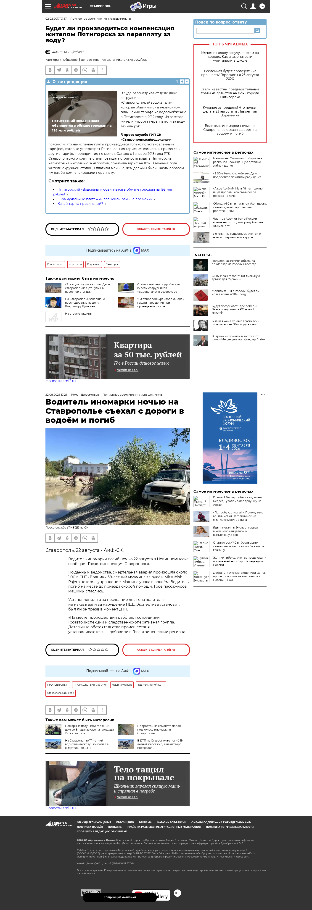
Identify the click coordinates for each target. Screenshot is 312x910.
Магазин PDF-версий (171, 822)
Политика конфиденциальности (230, 827)
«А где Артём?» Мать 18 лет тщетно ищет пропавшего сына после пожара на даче (238, 192)
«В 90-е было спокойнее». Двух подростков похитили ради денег (237, 175)
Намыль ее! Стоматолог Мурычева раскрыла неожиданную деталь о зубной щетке (237, 162)
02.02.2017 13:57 (56, 18)
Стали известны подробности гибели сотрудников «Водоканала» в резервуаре (158, 288)
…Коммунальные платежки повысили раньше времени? (105, 199)
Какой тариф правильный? (80, 204)
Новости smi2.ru (60, 381)
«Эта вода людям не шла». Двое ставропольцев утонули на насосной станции (87, 288)
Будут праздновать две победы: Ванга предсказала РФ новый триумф (234, 309)
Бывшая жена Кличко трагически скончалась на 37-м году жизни (235, 323)
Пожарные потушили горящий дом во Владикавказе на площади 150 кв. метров (89, 729)
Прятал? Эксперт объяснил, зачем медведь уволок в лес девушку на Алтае (237, 501)
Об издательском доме (94, 822)
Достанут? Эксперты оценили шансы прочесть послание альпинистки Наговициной (239, 576)
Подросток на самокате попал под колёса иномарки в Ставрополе (159, 729)
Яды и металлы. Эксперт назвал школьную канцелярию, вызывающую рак (235, 531)
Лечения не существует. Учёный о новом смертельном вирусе (237, 235)
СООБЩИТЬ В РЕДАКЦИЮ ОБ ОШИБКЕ (102, 831)
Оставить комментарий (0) (156, 229)
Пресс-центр (125, 822)
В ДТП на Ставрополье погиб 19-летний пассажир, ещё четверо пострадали (160, 744)
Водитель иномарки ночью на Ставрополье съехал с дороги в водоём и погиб (230, 130)
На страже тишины (78, 313)
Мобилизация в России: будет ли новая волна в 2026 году (235, 292)
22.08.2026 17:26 (56, 394)
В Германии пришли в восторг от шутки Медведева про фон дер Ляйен (238, 338)
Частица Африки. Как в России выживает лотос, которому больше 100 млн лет (238, 222)
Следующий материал (120, 897)
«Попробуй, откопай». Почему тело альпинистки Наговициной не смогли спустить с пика (238, 516)
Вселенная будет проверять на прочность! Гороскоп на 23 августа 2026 (230, 75)
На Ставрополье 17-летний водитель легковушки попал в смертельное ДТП (86, 744)
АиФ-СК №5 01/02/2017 (132, 59)
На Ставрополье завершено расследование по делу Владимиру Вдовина (85, 302)
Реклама (145, 822)
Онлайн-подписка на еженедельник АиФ (221, 822)
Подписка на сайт (90, 827)
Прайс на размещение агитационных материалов (164, 827)
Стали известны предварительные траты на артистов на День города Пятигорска (230, 93)
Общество (70, 59)
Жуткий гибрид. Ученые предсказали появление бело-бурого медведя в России (239, 561)
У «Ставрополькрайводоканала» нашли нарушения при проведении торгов (160, 302)
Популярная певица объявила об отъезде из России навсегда (234, 262)
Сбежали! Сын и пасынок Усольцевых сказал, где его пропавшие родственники (240, 207)
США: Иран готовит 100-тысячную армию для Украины (236, 277)
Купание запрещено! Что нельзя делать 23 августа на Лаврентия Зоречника (230, 111)
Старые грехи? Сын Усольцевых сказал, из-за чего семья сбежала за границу (238, 546)
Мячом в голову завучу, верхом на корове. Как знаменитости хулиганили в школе (230, 57)
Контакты (115, 827)
